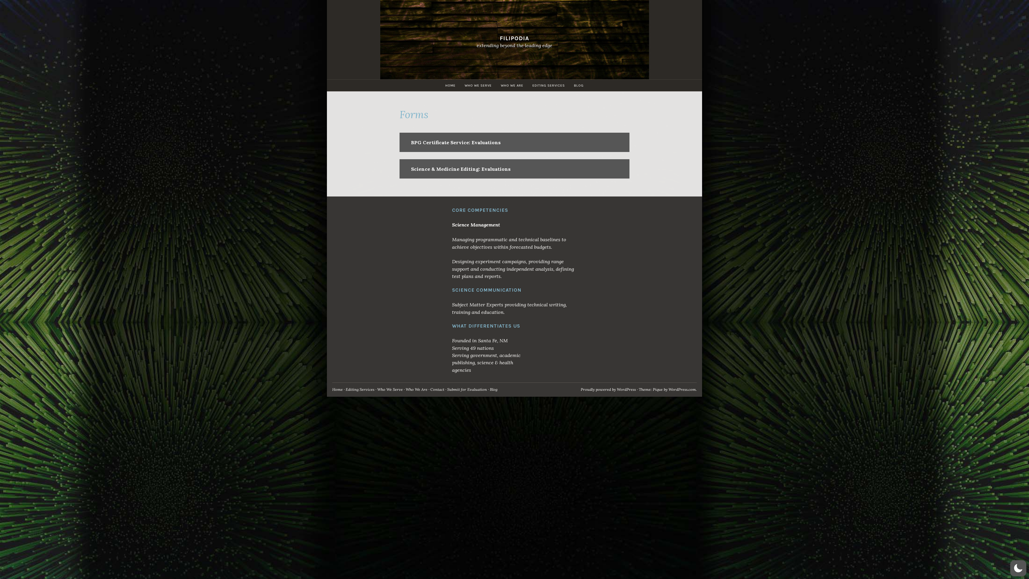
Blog (579, 85)
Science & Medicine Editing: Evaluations (460, 169)
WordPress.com (682, 389)
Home (450, 85)
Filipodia (514, 38)
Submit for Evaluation (467, 389)
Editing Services (548, 85)
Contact (437, 389)
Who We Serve (478, 85)
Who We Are (512, 85)
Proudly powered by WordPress (608, 389)
